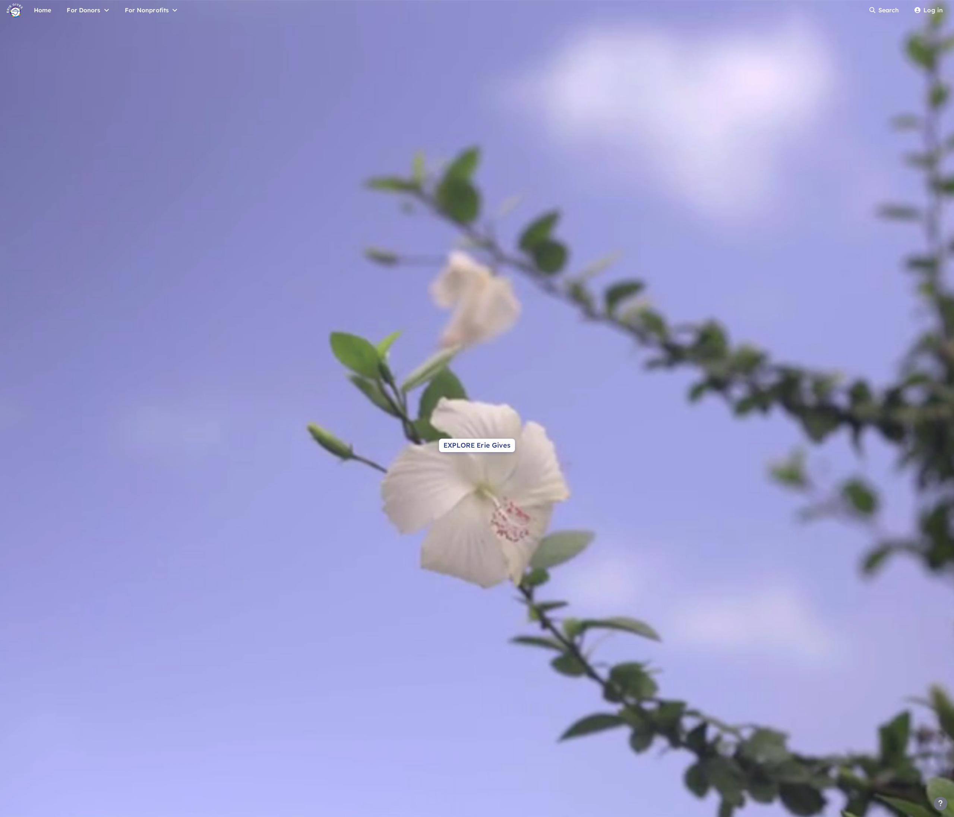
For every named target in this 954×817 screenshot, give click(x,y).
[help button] (940, 803)
